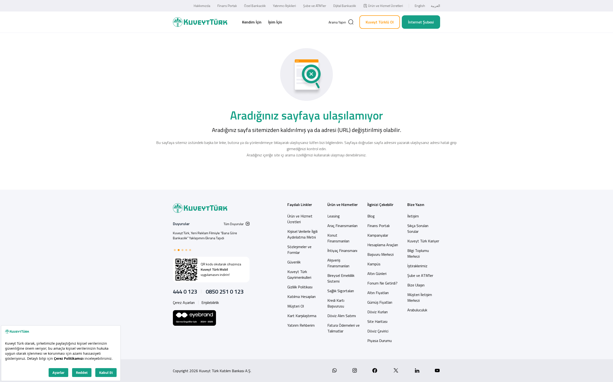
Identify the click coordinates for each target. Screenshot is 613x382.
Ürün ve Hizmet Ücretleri (385, 5)
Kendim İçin (251, 22)
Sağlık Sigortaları (340, 291)
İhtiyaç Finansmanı (342, 250)
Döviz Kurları (377, 312)
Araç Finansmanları (342, 225)
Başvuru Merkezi (380, 254)
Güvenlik (294, 262)
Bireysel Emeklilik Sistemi (340, 278)
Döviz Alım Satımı (341, 316)
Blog (371, 216)
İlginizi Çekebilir (380, 204)
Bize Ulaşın (416, 285)
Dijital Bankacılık (344, 5)
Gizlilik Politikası (299, 287)
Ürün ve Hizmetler (342, 204)
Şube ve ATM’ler (314, 5)
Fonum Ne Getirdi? (382, 283)
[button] (175, 250)
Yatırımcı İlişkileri (284, 5)
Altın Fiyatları (378, 293)
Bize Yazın (415, 204)
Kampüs (373, 264)
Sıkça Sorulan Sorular (417, 228)
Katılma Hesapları (301, 296)
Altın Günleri (376, 273)
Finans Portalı (227, 5)
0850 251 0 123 (225, 291)
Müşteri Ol (295, 306)
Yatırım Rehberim (301, 325)
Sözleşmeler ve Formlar (299, 249)
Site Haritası (377, 321)
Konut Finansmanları (338, 238)
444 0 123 (185, 291)
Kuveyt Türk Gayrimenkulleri (299, 274)
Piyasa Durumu (379, 340)
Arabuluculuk (417, 310)
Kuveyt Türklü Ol (380, 22)
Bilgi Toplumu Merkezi (418, 253)
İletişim (413, 216)
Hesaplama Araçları (382, 245)
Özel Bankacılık (255, 5)
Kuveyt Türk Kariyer (423, 241)
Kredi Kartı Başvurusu (335, 303)
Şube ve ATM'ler (420, 275)
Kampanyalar (377, 235)
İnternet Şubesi (421, 22)
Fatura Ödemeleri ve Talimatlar (343, 328)
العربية (435, 5)
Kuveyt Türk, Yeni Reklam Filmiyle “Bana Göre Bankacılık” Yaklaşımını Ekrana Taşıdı (205, 235)
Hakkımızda (202, 5)
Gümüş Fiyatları (379, 302)
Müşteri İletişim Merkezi (419, 297)
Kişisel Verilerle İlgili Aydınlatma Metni (302, 234)
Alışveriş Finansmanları (338, 263)
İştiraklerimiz (417, 266)
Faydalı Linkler (299, 204)
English (420, 5)
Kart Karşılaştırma (301, 316)
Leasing (333, 216)
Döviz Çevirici (377, 331)
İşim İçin (275, 22)
